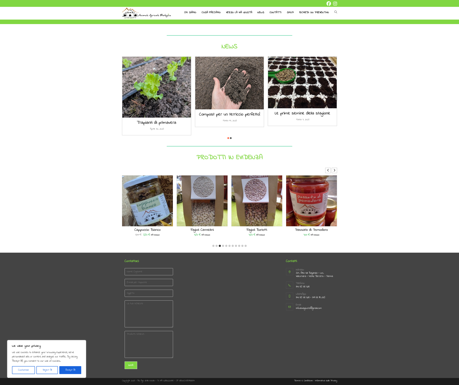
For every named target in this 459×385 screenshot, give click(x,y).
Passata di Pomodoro (311, 230)
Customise (23, 370)
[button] (228, 138)
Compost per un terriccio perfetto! (229, 114)
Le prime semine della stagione (302, 113)
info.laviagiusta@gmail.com (309, 308)
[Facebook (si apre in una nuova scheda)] (328, 3)
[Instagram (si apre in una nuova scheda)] (334, 3)
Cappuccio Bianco (147, 230)
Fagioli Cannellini (202, 230)
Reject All (47, 370)
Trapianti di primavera (156, 123)
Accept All (70, 370)
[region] (46, 359)
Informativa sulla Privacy (326, 380)
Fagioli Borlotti (257, 230)
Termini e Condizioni (303, 380)
